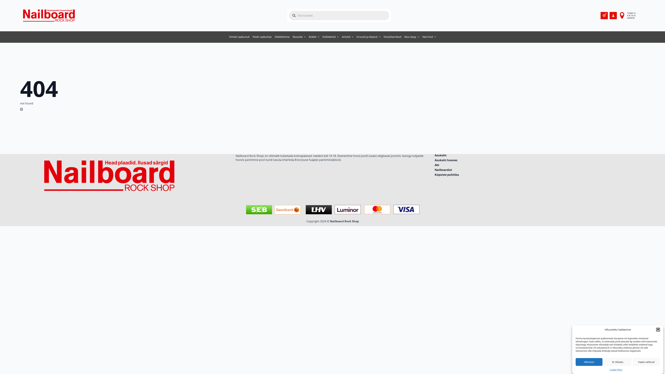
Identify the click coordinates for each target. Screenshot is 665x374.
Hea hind (427, 37)
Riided (312, 37)
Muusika (298, 37)
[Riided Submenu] (317, 37)
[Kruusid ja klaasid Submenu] (378, 37)
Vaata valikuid (646, 362)
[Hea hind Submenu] (434, 37)
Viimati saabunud (239, 37)
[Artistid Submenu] (351, 37)
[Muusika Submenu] (304, 37)
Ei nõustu (617, 362)
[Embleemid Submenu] (337, 37)
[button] (658, 329)
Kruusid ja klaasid (367, 37)
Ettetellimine (282, 37)
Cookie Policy (616, 369)
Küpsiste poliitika (447, 175)
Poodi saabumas (262, 37)
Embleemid (329, 37)
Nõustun (589, 362)
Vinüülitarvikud (392, 37)
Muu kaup (410, 37)
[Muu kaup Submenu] (417, 37)
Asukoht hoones (446, 160)
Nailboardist (443, 170)
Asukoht (440, 155)
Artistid (346, 37)
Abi (437, 165)
